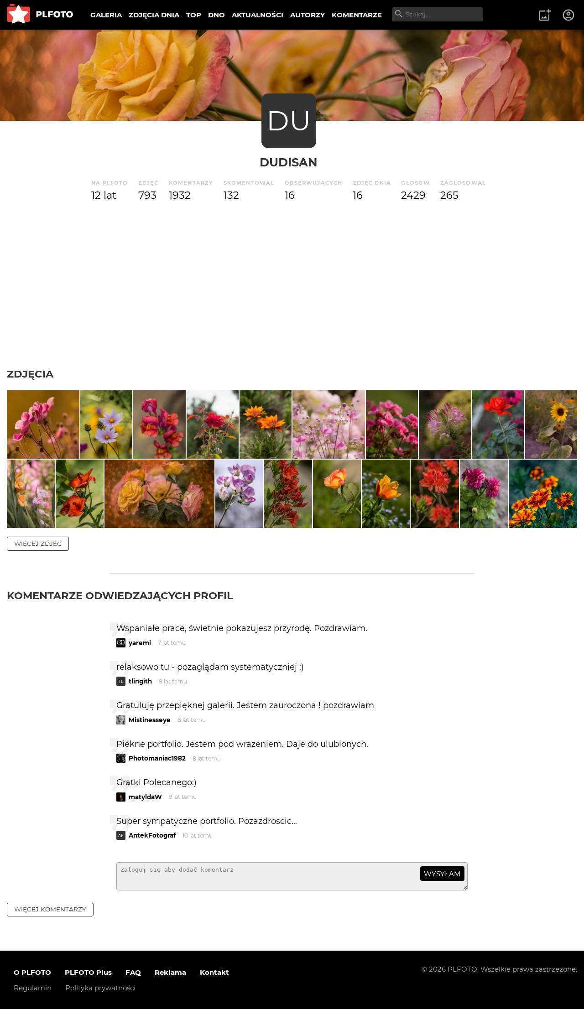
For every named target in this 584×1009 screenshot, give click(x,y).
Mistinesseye (150, 720)
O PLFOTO (32, 972)
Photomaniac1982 (157, 758)
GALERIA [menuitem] (106, 14)
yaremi (140, 643)
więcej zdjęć (38, 543)
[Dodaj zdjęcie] (544, 15)
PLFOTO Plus (88, 972)
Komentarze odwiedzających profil (120, 595)
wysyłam (442, 873)
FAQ (133, 972)
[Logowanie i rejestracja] (569, 15)
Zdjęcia (30, 373)
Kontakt (214, 972)
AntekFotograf (152, 835)
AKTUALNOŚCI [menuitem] (257, 14)
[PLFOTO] (40, 14)
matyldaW (145, 797)
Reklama (170, 972)
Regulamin (33, 987)
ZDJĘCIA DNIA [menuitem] (154, 14)
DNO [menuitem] (216, 14)
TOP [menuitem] (193, 14)
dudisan (289, 162)
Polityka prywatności (100, 987)
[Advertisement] (292, 299)
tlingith (140, 681)
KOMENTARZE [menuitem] (357, 14)
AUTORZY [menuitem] (307, 14)
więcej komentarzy (50, 909)
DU (288, 120)
